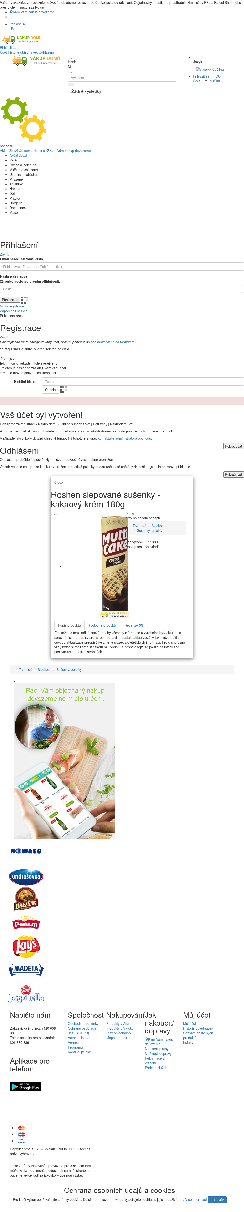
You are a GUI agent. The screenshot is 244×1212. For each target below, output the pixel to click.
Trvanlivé (139, 525)
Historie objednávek (23, 52)
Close (58, 482)
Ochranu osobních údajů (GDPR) (82, 1030)
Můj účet (189, 1023)
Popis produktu (69, 625)
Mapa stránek (116, 1037)
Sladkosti (158, 525)
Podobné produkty (103, 625)
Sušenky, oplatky (149, 530)
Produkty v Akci (117, 1023)
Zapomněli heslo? (13, 310)
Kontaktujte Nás (80, 1052)
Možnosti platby (156, 1048)
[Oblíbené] (56, 514)
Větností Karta (78, 1037)
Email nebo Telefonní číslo (21, 258)
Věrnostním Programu (76, 1045)
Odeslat (51, 389)
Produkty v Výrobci (120, 1028)
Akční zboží (18, 155)
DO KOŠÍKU (215, 78)
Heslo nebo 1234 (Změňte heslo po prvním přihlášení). (30, 279)
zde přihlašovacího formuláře (113, 341)
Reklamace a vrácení (155, 1060)
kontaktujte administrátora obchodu (124, 438)
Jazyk (197, 61)
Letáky (188, 1042)
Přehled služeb (156, 1067)
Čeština (217, 69)
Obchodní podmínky (83, 1023)
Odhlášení (46, 52)
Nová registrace (12, 306)
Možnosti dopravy (158, 1053)
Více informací (196, 1199)
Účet (3, 52)
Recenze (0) (134, 625)
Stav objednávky (118, 1033)
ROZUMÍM (217, 1200)
